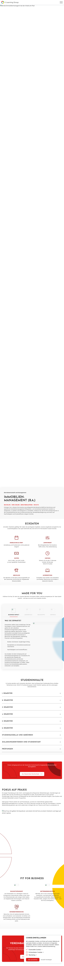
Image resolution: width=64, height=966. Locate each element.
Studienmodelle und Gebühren (17, 735)
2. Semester (7, 700)
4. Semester (7, 714)
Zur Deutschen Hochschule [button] (30, 774)
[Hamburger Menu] (61, 2)
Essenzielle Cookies (35, 950)
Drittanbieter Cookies (35, 952)
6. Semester (7, 728)
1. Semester (7, 693)
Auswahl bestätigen (46, 959)
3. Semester (7, 707)
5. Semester (7, 721)
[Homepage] (10, 2)
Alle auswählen (32, 960)
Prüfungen (7, 749)
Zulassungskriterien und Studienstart (21, 742)
